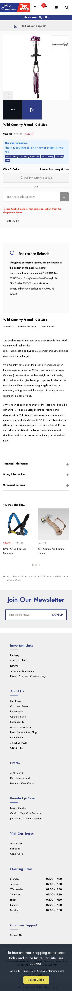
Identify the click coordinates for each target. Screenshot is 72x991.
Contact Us (16, 935)
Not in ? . (28, 204)
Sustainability (17, 722)
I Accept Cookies (36, 980)
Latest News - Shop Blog (23, 732)
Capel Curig (16, 854)
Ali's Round (16, 773)
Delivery (14, 655)
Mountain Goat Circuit (22, 783)
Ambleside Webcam (21, 727)
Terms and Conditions (22, 671)
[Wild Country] (60, 43)
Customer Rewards (20, 706)
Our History (16, 701)
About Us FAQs (18, 743)
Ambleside (16, 843)
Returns (14, 666)
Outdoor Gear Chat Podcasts (25, 813)
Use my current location (37, 177)
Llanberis (15, 848)
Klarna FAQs (16, 737)
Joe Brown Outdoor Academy (26, 818)
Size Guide (13, 221)
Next (65, 539)
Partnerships (16, 711)
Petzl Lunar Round (20, 778)
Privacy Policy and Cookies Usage (28, 676)
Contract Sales (18, 717)
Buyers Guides (18, 808)
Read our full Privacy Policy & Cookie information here (36, 971)
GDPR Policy (17, 748)
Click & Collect (18, 660)
